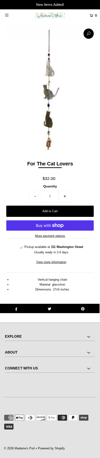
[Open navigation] (13, 15)
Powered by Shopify (51, 448)
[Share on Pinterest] (83, 308)
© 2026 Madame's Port (19, 448)
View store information (51, 262)
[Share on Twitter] (49, 308)
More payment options (50, 236)
